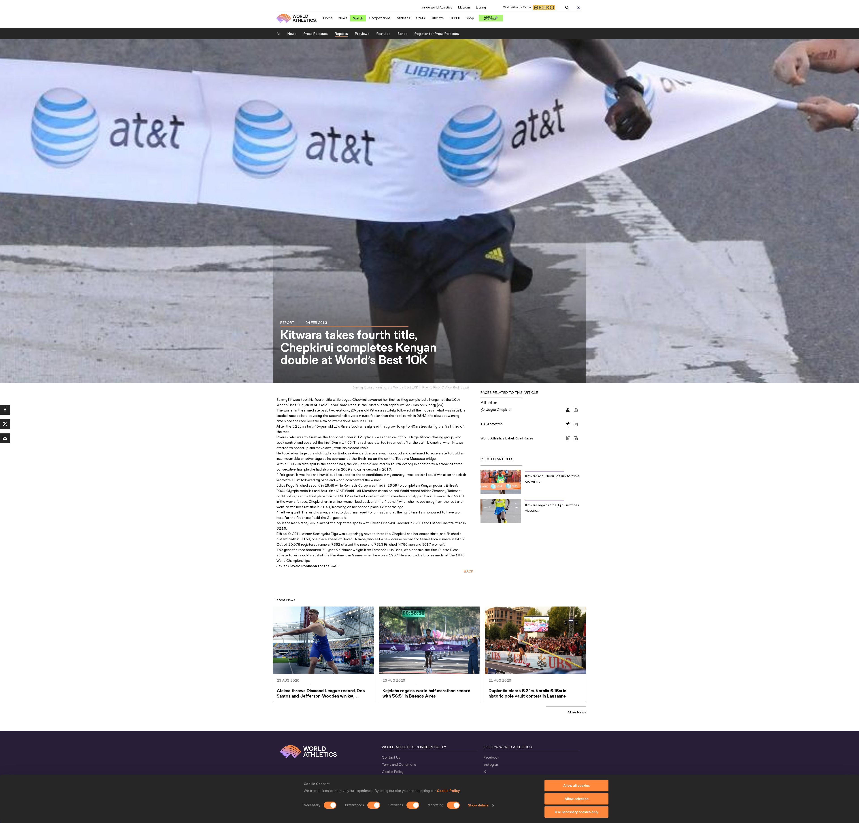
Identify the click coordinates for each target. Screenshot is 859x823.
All (278, 34)
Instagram (491, 764)
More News (577, 712)
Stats (420, 18)
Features (383, 34)
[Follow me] (483, 410)
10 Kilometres (492, 424)
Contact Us (391, 757)
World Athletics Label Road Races (507, 438)
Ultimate (437, 18)
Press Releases (316, 34)
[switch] (373, 805)
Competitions (380, 18)
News (342, 18)
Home (327, 18)
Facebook (491, 757)
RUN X (455, 18)
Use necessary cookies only (576, 812)
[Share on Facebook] (5, 410)
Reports (341, 34)
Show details (478, 805)
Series (402, 34)
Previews (362, 34)
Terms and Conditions (399, 764)
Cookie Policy (448, 791)
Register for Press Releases (437, 34)
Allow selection (577, 799)
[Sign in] (578, 7)
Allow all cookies (576, 785)
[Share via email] (5, 438)
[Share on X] (5, 424)
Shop (470, 18)
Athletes (403, 18)
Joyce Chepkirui (498, 409)
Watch (358, 18)
